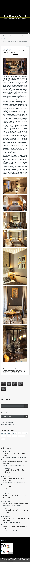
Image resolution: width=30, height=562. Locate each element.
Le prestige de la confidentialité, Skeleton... (14, 471)
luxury (2, 439)
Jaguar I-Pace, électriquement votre (15, 504)
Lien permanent (7, 368)
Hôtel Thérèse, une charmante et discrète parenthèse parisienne (15, 52)
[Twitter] (9, 384)
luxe (20, 370)
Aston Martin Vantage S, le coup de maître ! (15, 454)
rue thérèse (16, 370)
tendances (21, 436)
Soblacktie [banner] (15, 16)
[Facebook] (3, 384)
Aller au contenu (4, 1)
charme (12, 371)
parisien (7, 372)
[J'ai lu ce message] (28, 558)
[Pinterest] (14, 384)
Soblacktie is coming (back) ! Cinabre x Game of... (16, 511)
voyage (20, 371)
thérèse (22, 369)
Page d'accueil (4, 38)
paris (5, 370)
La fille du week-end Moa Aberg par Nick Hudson (12, 36)
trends (14, 433)
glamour (15, 436)
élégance (25, 433)
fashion (3, 436)
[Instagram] (20, 384)
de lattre (23, 370)
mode (9, 436)
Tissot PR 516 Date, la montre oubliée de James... (16, 488)
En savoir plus (10, 560)
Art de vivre (20, 368)
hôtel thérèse (18, 369)
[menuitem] (13, 36)
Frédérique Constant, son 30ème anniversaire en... (16, 519)
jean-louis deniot (6, 371)
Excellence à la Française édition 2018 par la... (15, 528)
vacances (16, 371)
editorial (3, 433)
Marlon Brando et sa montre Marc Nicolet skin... (15, 463)
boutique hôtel (10, 370)
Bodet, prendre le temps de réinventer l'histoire (15, 496)
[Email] (3, 389)
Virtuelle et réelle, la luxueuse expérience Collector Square (14, 42)
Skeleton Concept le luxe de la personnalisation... (13, 479)
